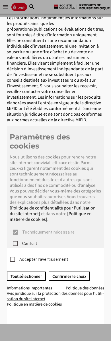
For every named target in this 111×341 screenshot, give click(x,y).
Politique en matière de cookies (34, 304)
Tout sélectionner (26, 276)
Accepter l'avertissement (43, 259)
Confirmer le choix (69, 276)
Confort (29, 243)
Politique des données (85, 288)
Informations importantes (29, 288)
